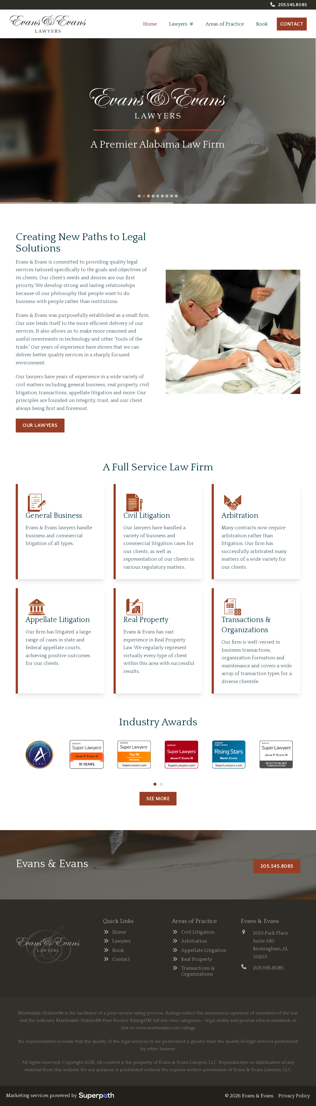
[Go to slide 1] (154, 784)
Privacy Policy (294, 1096)
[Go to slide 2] (161, 784)
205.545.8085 (292, 4)
